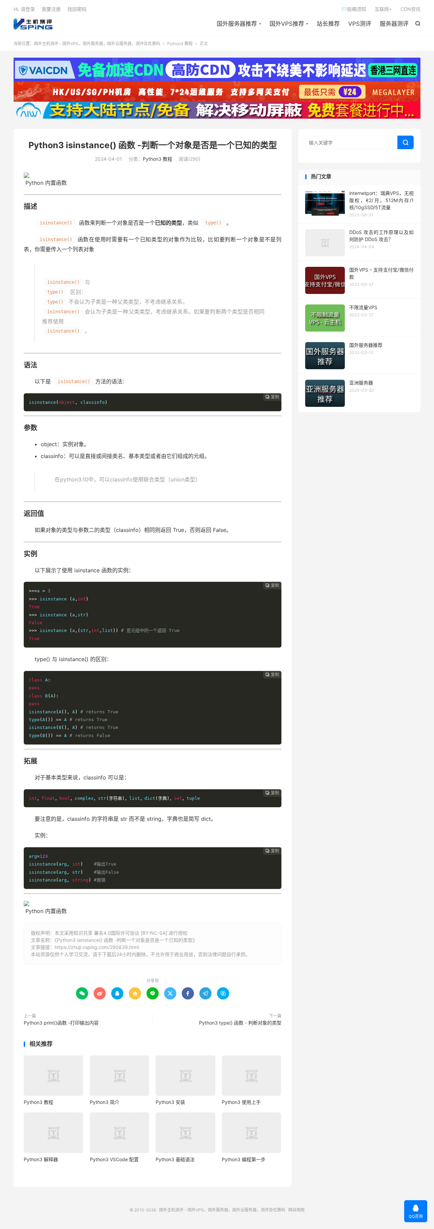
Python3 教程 (180, 43)
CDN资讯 (410, 9)
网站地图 (296, 1209)
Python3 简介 (104, 1102)
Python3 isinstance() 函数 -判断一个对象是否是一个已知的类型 (152, 145)
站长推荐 (328, 23)
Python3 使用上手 (241, 1102)
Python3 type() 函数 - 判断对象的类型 (240, 1023)
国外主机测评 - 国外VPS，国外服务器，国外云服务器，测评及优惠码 (33, 24)
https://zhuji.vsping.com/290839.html (97, 947)
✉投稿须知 (353, 9)
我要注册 (51, 9)
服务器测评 (394, 23)
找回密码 (76, 9)
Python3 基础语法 (175, 1159)
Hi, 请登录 (24, 9)
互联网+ (383, 9)
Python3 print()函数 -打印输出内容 (61, 1023)
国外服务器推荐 (237, 23)
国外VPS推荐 (287, 23)
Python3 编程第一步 (243, 1159)
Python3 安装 (170, 1102)
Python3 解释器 (41, 1159)
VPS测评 (359, 23)
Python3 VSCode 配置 (114, 1159)
